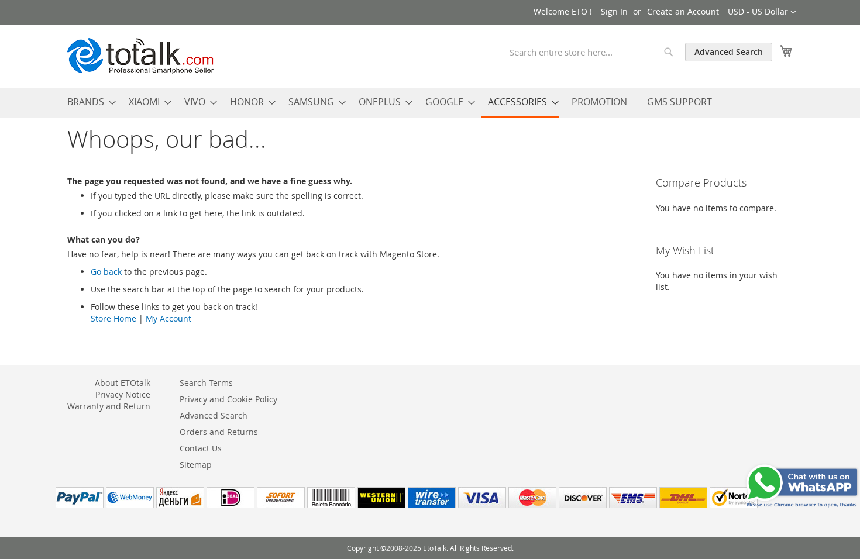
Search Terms (206, 382)
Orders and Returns (219, 431)
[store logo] (140, 56)
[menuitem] (88, 102)
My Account (168, 318)
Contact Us (201, 448)
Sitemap (196, 464)
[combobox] (591, 52)
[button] (762, 12)
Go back (106, 271)
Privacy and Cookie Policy (228, 399)
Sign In (614, 11)
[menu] (430, 103)
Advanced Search (728, 51)
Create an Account (683, 11)
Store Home (113, 318)
